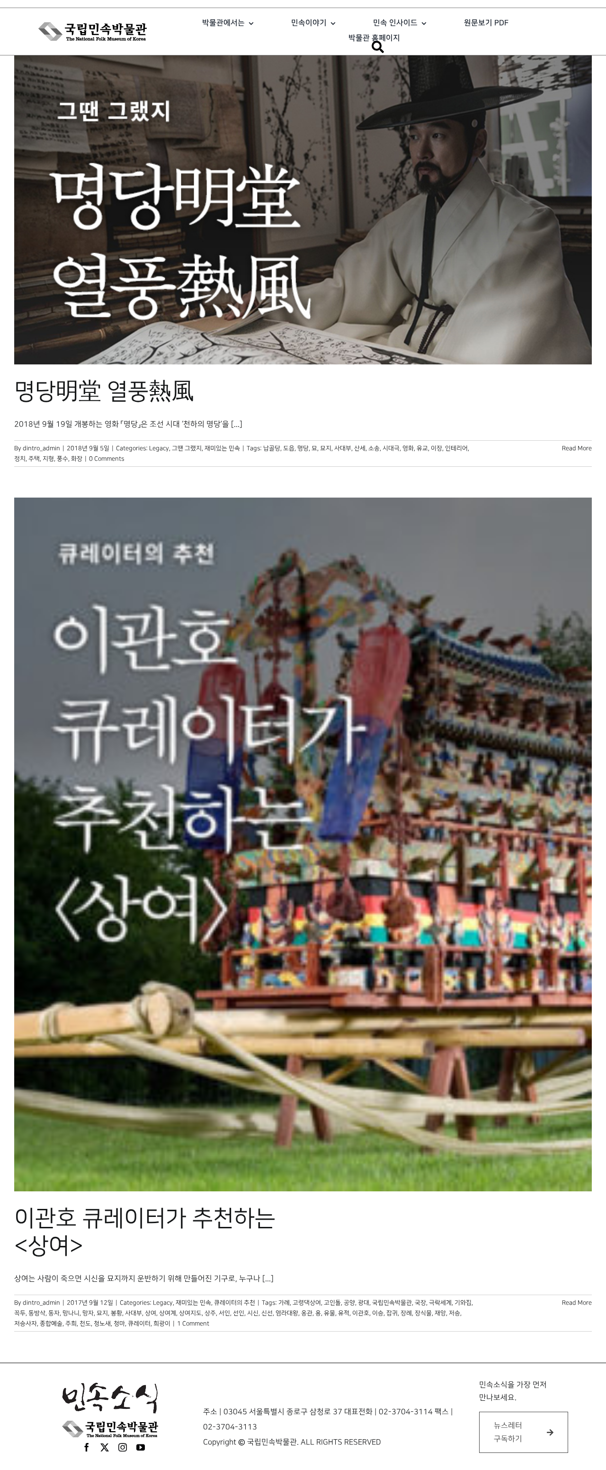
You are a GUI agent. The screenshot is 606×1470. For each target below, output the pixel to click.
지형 (48, 458)
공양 (349, 1302)
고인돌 (332, 1302)
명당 (303, 448)
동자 (54, 1313)
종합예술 (51, 1323)
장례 (406, 1313)
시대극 (391, 448)
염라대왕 (287, 1313)
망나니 (71, 1313)
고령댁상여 (307, 1302)
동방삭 (36, 1313)
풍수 (62, 458)
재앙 (440, 1313)
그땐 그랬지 (187, 448)
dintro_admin (41, 448)
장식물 (423, 1313)
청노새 (102, 1323)
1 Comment (193, 1323)
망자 (88, 1313)
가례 (284, 1302)
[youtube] (140, 1447)
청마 (119, 1323)
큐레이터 (139, 1323)
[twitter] (104, 1447)
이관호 (360, 1313)
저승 (454, 1313)
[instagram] (122, 1447)
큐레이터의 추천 (234, 1302)
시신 (252, 1313)
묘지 (325, 448)
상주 (210, 1313)
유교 (422, 448)
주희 (71, 1323)
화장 (76, 458)
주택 (34, 458)
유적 (343, 1313)
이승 (377, 1313)
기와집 (463, 1302)
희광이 (161, 1323)
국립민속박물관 (392, 1302)
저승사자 (25, 1323)
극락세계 (440, 1302)
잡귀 (392, 1313)
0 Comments (106, 458)
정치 (20, 458)
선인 (238, 1313)
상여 (150, 1313)
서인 (224, 1313)
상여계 (167, 1313)
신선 (267, 1313)
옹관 (306, 1313)
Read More (577, 448)
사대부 (342, 448)
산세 (359, 448)
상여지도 (190, 1313)
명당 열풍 (104, 392)
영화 (408, 448)
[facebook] (86, 1447)
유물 (329, 1313)
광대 (363, 1302)
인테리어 (456, 448)
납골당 (271, 448)
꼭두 (20, 1313)
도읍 (288, 448)
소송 (374, 448)
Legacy (159, 448)
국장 (420, 1302)
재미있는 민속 (222, 448)
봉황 (116, 1313)
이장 (436, 448)
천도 (85, 1323)
